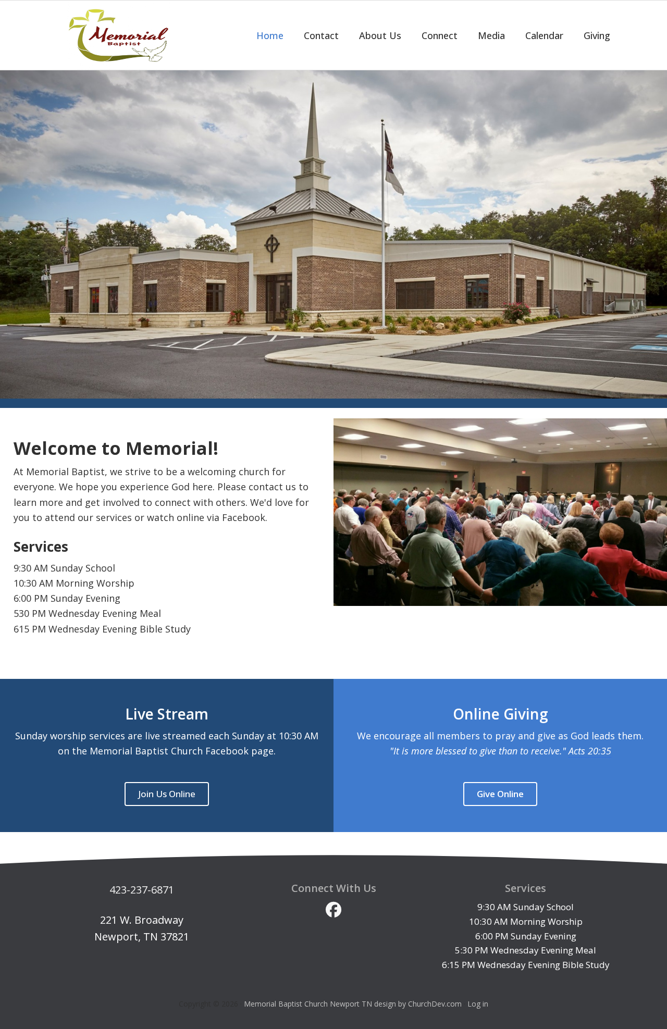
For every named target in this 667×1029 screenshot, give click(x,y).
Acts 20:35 (590, 751)
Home (269, 35)
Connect (440, 35)
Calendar (544, 35)
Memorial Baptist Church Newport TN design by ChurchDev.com (353, 1004)
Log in (477, 1004)
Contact (321, 35)
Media (491, 35)
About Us (380, 35)
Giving (597, 35)
